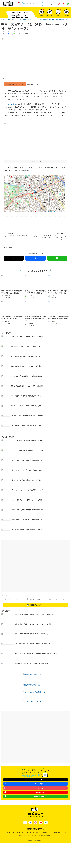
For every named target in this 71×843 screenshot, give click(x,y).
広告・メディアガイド (33, 832)
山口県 (57, 599)
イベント (25, 599)
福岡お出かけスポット (25, 19)
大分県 (50, 599)
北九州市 (11, 599)
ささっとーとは (10, 832)
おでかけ (32, 599)
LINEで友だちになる (39, 796)
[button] (35, 192)
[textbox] (32, 4)
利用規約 (26, 835)
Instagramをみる (40, 788)
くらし (38, 599)
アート (44, 599)
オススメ (15, 19)
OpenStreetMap (55, 211)
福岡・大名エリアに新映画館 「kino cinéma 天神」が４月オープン (50, 19)
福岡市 (26, 33)
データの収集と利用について (45, 835)
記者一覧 (20, 832)
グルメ (17, 599)
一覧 (35, 236)
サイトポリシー (33, 835)
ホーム (3, 19)
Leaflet (48, 211)
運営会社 (21, 835)
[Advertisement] (35, 220)
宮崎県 (63, 599)
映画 (20, 33)
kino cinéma (12, 104)
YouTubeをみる (39, 792)
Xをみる (40, 780)
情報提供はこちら (35, 605)
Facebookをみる (40, 784)
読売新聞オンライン (60, 832)
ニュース (9, 19)
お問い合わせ (46, 832)
